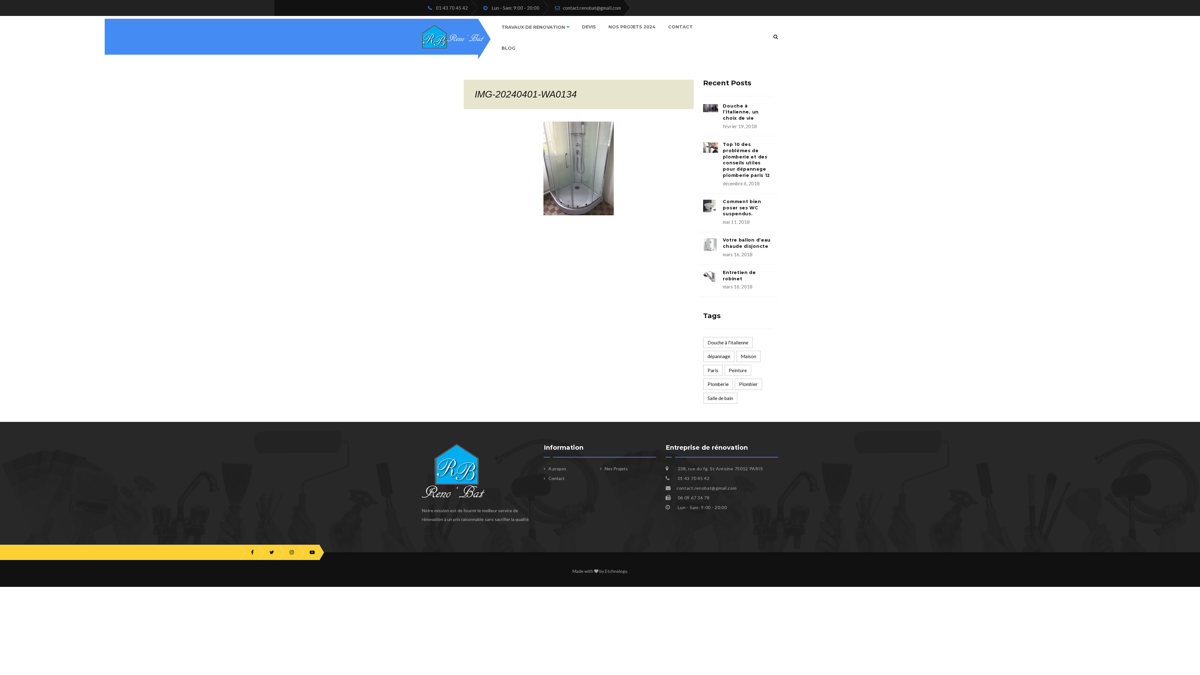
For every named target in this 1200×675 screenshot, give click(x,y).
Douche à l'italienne (728, 342)
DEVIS (589, 27)
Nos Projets (616, 468)
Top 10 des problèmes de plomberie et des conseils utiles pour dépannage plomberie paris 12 (746, 160)
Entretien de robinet (739, 276)
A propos (557, 468)
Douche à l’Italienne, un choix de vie (741, 112)
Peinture (738, 370)
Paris (713, 370)
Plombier (748, 384)
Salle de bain (720, 398)
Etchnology (616, 571)
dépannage (719, 356)
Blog (508, 48)
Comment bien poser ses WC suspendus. (742, 208)
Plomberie (718, 384)
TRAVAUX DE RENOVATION (533, 27)
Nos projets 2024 (632, 27)
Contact (680, 27)
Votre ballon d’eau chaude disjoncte (747, 243)
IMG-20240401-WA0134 (526, 94)
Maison (748, 356)
